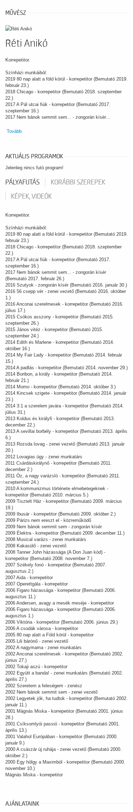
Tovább (14, 131)
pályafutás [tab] (22, 182)
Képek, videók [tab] (31, 196)
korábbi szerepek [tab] (78, 182)
